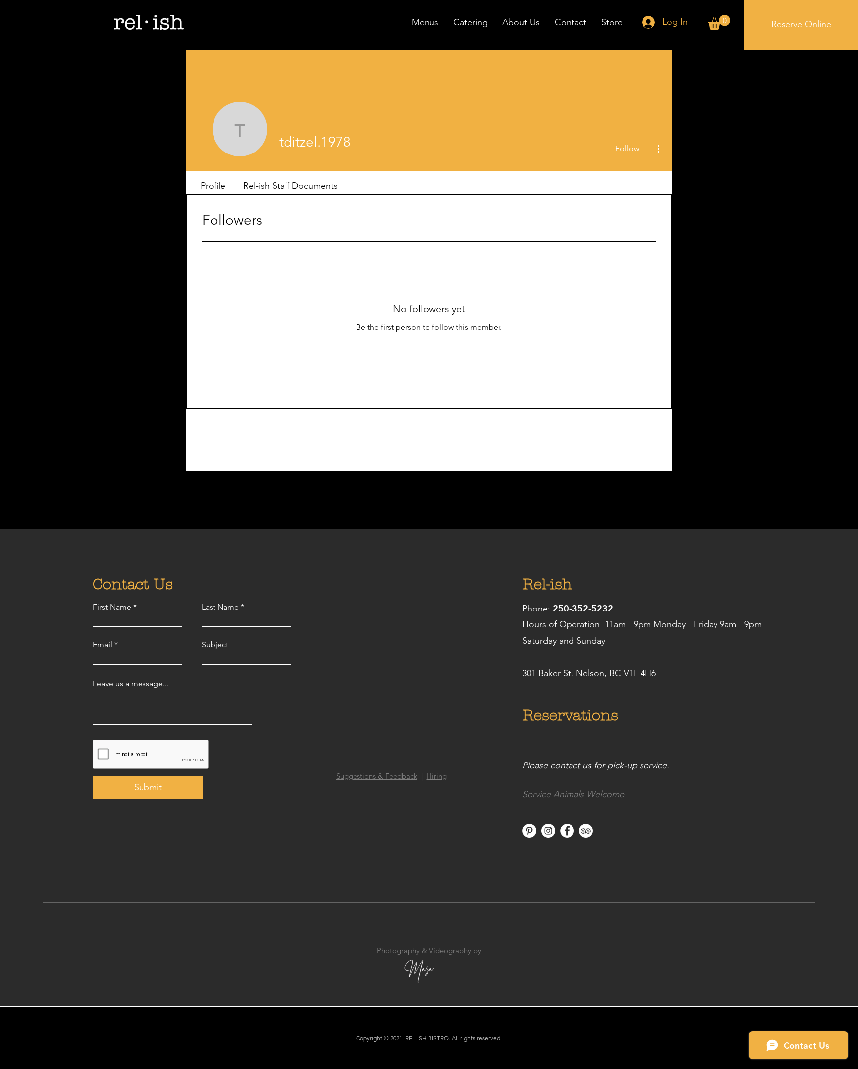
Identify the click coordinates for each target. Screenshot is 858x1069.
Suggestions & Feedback (376, 776)
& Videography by (450, 950)
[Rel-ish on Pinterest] (529, 831)
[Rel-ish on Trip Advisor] (586, 831)
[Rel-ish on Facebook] (567, 831)
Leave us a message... (131, 683)
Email (102, 645)
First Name (112, 607)
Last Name (220, 607)
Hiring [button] (437, 776)
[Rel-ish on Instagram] (548, 831)
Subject (215, 645)
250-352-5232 (583, 608)
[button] (719, 22)
